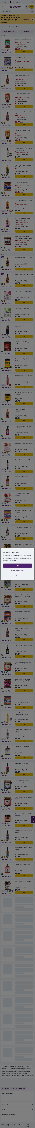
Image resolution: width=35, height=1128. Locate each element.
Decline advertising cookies (17, 570)
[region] (17, 564)
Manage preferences (17, 575)
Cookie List (13, 560)
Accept (17, 565)
